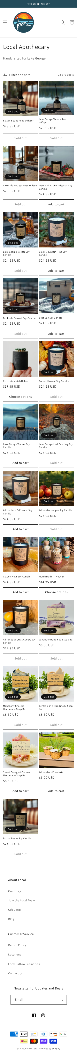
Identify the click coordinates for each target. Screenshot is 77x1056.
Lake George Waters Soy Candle (16, 446)
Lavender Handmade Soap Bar (56, 639)
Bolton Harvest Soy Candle (54, 381)
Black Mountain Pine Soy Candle (53, 253)
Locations (14, 954)
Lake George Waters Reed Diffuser (53, 121)
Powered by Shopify (49, 1048)
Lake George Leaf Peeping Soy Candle (56, 446)
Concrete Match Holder (16, 381)
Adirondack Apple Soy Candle (55, 510)
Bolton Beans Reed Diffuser (18, 120)
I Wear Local (31, 1048)
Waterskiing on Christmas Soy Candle (55, 187)
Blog (11, 919)
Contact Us (15, 973)
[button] (5, 22)
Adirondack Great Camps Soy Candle (19, 641)
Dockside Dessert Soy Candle (19, 318)
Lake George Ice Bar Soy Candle (16, 253)
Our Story (14, 891)
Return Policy (17, 945)
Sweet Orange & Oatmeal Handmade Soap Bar (17, 774)
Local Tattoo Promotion (24, 964)
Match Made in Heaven (52, 576)
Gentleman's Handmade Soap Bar (56, 707)
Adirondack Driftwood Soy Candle (17, 512)
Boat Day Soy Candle (50, 317)
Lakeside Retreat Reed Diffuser (20, 185)
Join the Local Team (21, 900)
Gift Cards (14, 910)
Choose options (20, 397)
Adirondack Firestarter (51, 772)
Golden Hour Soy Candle (16, 576)
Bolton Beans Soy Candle (17, 838)
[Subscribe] (62, 1000)
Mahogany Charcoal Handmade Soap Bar (14, 707)
